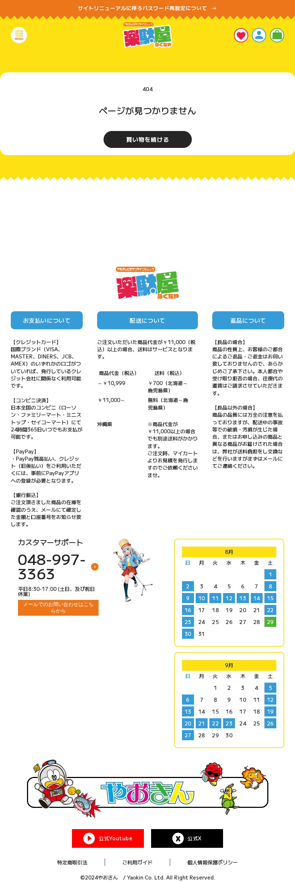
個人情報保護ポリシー (212, 862)
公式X (194, 838)
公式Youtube (115, 838)
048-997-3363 (52, 566)
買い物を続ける (147, 139)
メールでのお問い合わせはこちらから (58, 607)
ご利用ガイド (137, 862)
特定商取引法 (72, 862)
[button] (19, 35)
